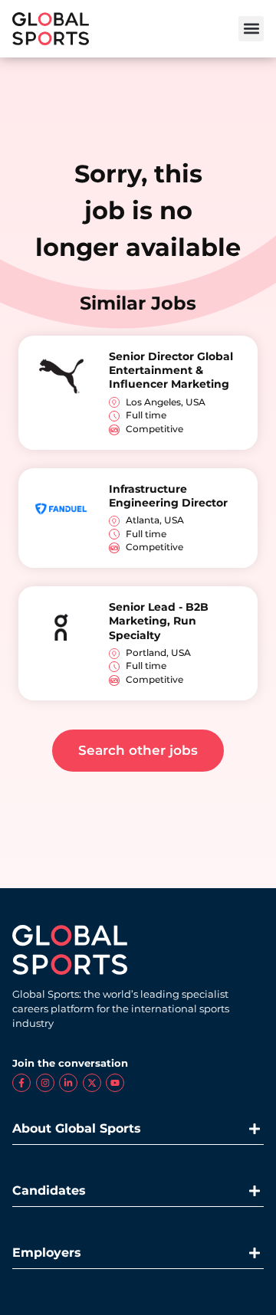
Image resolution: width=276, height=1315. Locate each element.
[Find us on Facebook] (21, 1083)
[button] (251, 28)
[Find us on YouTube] (115, 1083)
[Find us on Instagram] (45, 1083)
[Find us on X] (92, 1083)
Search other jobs (138, 750)
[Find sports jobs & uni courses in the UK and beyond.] (50, 28)
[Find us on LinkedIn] (68, 1083)
